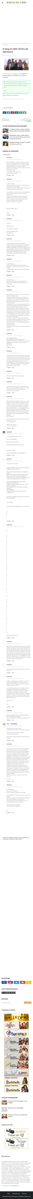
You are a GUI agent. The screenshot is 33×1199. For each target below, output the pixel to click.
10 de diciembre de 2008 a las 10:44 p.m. (15, 433)
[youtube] (22, 982)
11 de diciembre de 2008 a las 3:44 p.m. (15, 712)
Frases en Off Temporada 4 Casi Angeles (17, 1102)
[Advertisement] (16, 24)
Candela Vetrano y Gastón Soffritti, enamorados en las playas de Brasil (19, 130)
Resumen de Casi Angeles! (15, 1108)
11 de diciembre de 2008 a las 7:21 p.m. (15, 746)
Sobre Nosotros (16, 1193)
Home (8, 1193)
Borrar (13, 175)
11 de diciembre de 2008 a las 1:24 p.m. (15, 666)
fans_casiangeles (12, 724)
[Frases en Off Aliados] (16, 1138)
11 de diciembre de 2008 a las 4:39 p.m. (15, 725)
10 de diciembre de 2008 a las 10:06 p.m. (15, 383)
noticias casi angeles (14, 43)
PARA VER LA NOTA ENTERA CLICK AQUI (14, 99)
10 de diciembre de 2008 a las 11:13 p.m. (15, 460)
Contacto (24, 1193)
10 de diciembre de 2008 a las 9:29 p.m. (15, 291)
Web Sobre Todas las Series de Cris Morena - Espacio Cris (16, 1196)
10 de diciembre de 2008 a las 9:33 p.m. (15, 335)
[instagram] (10, 982)
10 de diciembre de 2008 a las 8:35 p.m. (15, 159)
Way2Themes (21, 1197)
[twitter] (16, 982)
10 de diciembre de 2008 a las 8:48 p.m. (15, 240)
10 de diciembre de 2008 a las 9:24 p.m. (15, 277)
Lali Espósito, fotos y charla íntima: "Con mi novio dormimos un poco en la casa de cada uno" (19, 137)
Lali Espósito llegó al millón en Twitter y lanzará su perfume (19, 143)
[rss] (28, 982)
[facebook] (4, 982)
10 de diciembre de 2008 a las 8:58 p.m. (15, 261)
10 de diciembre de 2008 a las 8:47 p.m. (15, 220)
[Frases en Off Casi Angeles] (16, 1148)
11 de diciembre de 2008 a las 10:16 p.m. (15, 786)
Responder (9, 175)
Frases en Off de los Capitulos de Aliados (17, 1115)
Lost (5, 55)
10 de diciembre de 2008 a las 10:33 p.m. (15, 398)
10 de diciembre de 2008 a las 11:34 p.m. (15, 526)
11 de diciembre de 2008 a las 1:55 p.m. (15, 678)
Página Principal (6, 43)
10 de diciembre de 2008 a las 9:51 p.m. (15, 373)
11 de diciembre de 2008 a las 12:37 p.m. (15, 643)
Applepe (9, 432)
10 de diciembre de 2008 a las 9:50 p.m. (15, 352)
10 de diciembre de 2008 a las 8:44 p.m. (15, 181)
